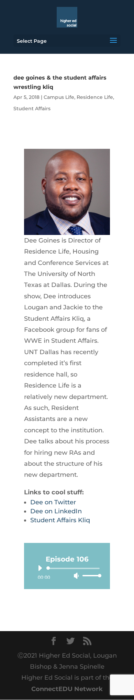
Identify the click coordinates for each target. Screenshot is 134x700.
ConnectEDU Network (67, 689)
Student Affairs (32, 108)
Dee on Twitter (53, 502)
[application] (67, 572)
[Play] (39, 568)
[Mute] (76, 576)
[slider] (90, 575)
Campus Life (59, 97)
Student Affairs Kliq (60, 520)
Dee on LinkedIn (56, 511)
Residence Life (95, 97)
